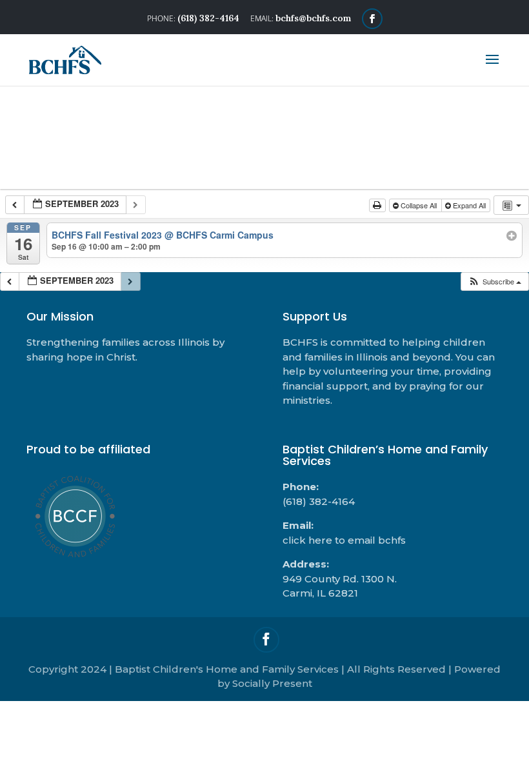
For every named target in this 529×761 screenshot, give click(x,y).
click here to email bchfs (344, 540)
